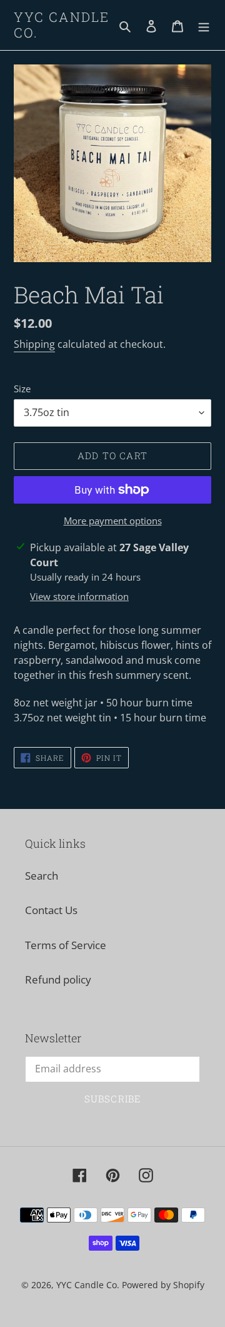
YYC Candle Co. (61, 25)
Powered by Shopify (163, 1285)
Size (22, 388)
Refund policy (58, 979)
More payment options (113, 520)
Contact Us (51, 910)
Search (41, 875)
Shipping (34, 344)
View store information (79, 596)
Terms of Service (65, 945)
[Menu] (204, 25)
